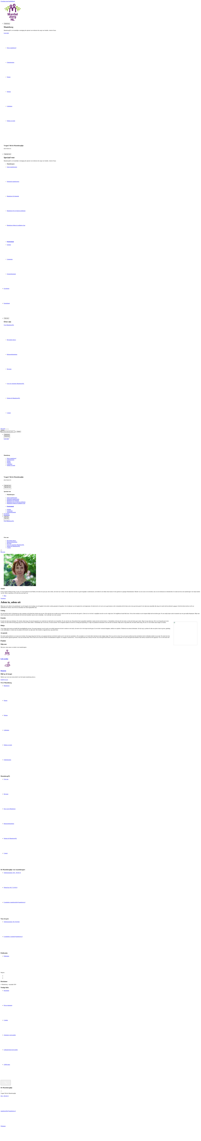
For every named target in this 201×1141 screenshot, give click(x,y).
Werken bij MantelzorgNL (13, 546)
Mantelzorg (6, 23)
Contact (9, 547)
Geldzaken (9, 464)
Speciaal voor (7, 154)
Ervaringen (6, 513)
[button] (3, 598)
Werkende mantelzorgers (13, 499)
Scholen (9, 509)
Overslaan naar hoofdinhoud (8, 1)
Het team (9, 543)
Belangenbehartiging (12, 542)
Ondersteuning (10, 459)
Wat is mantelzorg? (11, 458)
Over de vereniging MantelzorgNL (15, 544)
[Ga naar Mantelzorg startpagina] (100, 12)
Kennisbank (7, 515)
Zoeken (2, 430)
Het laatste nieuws (11, 540)
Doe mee (3, 428)
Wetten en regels (11, 465)
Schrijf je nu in (4, 679)
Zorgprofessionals (11, 512)
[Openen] (6, 1082)
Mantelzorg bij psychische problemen (16, 502)
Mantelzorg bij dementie (13, 500)
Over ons (6, 318)
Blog (5, 595)
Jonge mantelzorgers (12, 497)
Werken (9, 462)
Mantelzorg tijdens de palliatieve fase (16, 503)
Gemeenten (10, 511)
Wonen (8, 461)
